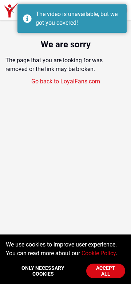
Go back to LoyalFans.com (65, 81)
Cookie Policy (99, 253)
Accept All (105, 271)
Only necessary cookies (42, 271)
